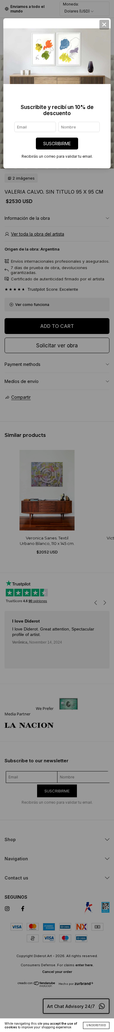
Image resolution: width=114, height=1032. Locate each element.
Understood (96, 1025)
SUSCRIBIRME (57, 143)
